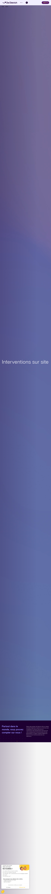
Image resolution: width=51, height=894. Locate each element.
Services (7, 6)
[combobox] (21, 2)
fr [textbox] (20, 2)
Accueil (3, 6)
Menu (44, 2)
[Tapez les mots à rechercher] (27, 3)
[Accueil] (10, 2)
